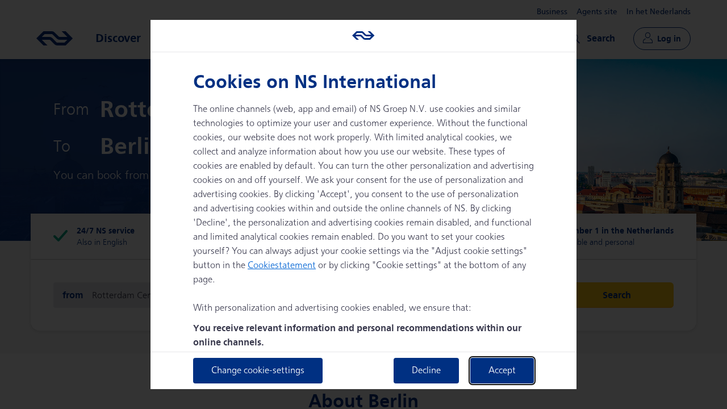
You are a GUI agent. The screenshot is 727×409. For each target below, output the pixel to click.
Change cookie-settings (257, 370)
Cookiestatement (282, 265)
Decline (426, 370)
